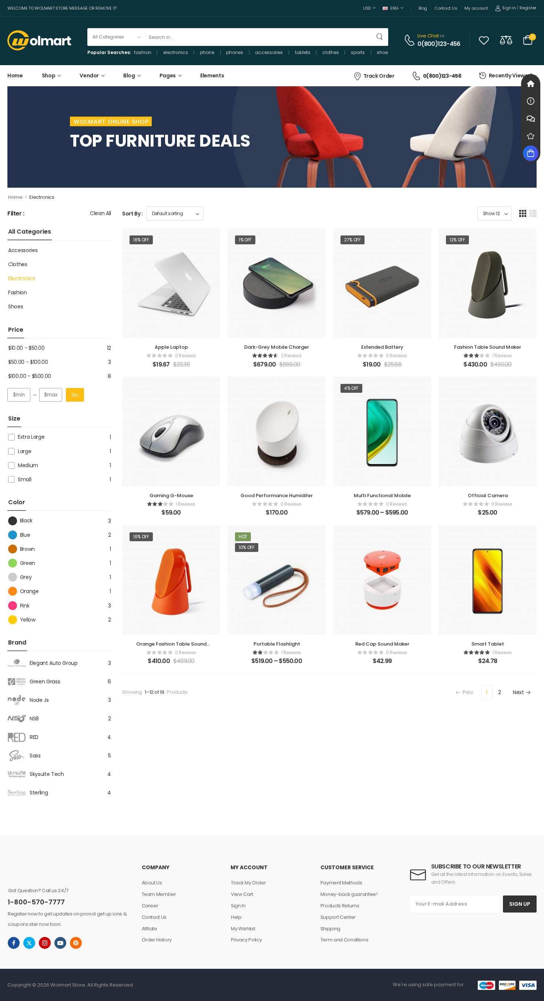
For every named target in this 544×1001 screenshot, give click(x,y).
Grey (25, 577)
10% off (247, 547)
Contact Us (445, 8)
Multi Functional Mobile (382, 495)
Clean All (100, 213)
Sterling (39, 792)
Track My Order (248, 882)
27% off (352, 240)
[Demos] (530, 83)
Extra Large (31, 437)
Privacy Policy (246, 939)
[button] (522, 213)
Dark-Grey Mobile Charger (276, 347)
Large (24, 451)
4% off (351, 388)
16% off (141, 240)
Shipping (330, 928)
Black (26, 520)
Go (74, 394)
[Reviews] (530, 136)
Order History (157, 939)
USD (367, 8)
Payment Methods (341, 882)
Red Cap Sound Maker (382, 643)
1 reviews (502, 355)
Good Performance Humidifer (277, 495)
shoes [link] (383, 52)
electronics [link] (175, 52)
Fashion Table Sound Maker (487, 347)
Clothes (17, 264)
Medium (28, 465)
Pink (24, 605)
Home (15, 75)
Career (150, 905)
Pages (167, 75)
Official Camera (488, 495)
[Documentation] (530, 101)
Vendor (89, 75)
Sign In (238, 905)
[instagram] (45, 943)
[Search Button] (380, 37)
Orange (29, 591)
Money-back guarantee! (348, 894)
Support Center (338, 917)
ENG (394, 8)
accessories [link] (269, 52)
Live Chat (428, 35)
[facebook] (14, 943)
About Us (152, 882)
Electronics (21, 278)
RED (34, 737)
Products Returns (339, 905)
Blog (423, 8)
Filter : (15, 214)
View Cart (242, 894)
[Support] (530, 118)
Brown (27, 549)
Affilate (149, 928)
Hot (243, 536)
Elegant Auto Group (54, 663)
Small (24, 479)
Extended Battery (382, 347)
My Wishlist (243, 928)
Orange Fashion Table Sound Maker (171, 647)
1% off (245, 240)
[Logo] (39, 40)
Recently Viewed (510, 75)
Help (236, 917)
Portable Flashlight (276, 643)
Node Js (39, 700)
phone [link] (207, 52)
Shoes (15, 306)
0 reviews (185, 355)
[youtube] (60, 943)
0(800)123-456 (438, 44)
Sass (35, 755)
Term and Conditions (344, 939)
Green (27, 563)
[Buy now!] (530, 153)
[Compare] (506, 40)
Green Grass (45, 681)
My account (476, 8)
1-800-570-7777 (36, 902)
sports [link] (358, 52)
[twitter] (29, 943)
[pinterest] (76, 943)
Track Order (378, 76)
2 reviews (291, 355)
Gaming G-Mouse (171, 495)
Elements (212, 75)
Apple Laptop (171, 347)
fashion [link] (142, 52)
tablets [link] (302, 52)
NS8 (34, 718)
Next (518, 692)
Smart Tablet (487, 643)
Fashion (17, 292)
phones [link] (234, 52)
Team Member (159, 894)
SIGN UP (519, 904)
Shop (49, 75)
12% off (457, 240)
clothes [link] (330, 52)
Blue (25, 535)
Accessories (22, 250)
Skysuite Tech (47, 774)
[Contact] (410, 40)
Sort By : (132, 213)
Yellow (28, 619)
